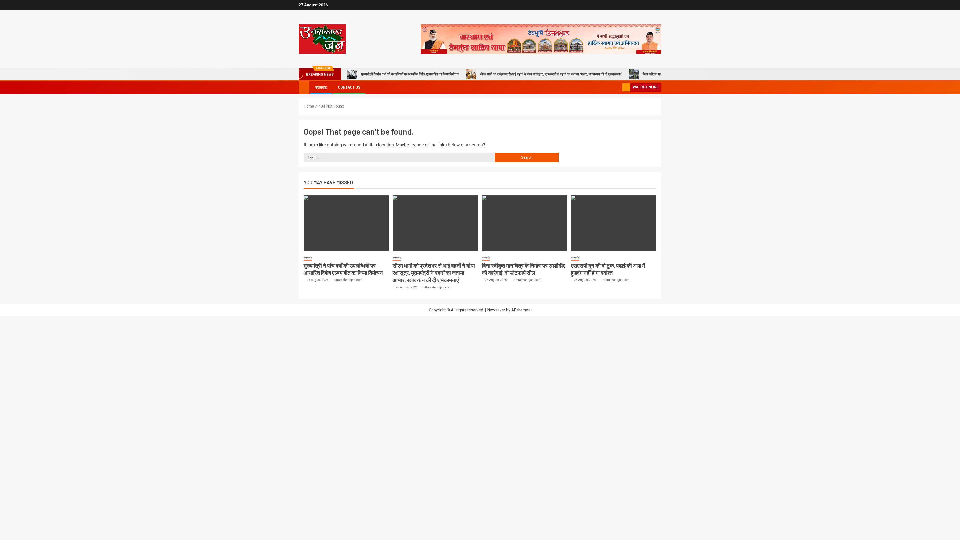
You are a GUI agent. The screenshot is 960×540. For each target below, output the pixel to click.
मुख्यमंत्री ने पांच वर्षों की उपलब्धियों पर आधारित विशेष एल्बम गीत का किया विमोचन (410, 74)
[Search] (618, 87)
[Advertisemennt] (541, 38)
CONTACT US (349, 88)
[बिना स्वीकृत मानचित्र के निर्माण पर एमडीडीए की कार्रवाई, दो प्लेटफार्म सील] (524, 223)
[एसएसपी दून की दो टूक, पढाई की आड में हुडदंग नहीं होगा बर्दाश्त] (613, 223)
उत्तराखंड (321, 88)
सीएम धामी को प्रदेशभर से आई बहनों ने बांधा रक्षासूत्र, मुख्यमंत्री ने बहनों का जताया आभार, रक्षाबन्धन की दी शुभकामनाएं (551, 74)
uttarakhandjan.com (348, 280)
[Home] (304, 87)
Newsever (496, 310)
